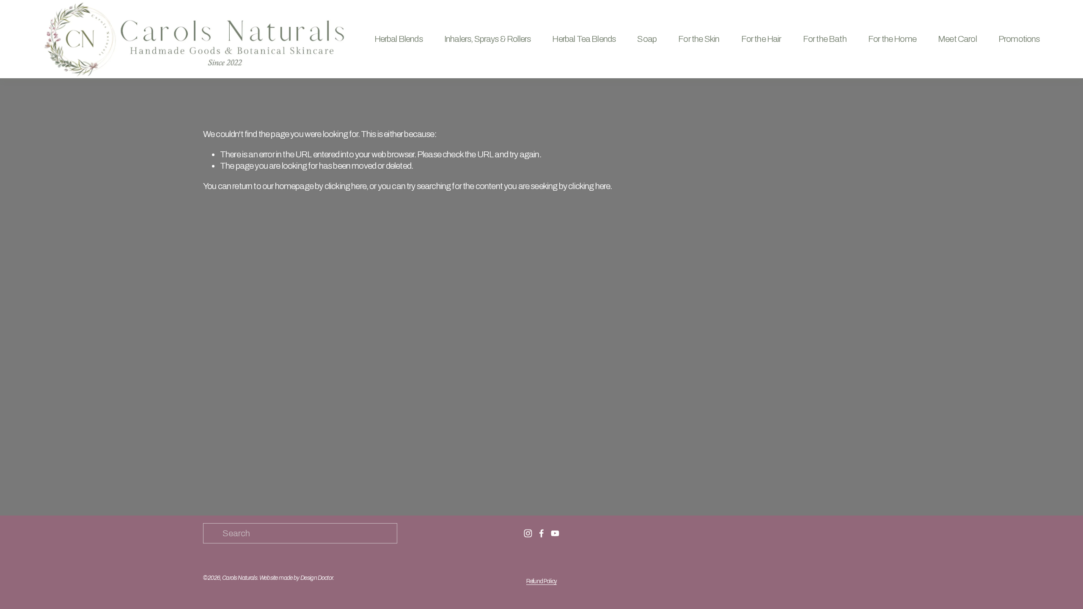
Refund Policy (541, 581)
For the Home (892, 39)
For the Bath (825, 39)
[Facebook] (541, 533)
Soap (647, 39)
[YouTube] (555, 533)
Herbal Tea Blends (584, 39)
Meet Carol (957, 39)
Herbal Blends (398, 39)
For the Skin (698, 39)
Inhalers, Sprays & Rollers (487, 39)
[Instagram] (528, 533)
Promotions (1019, 39)
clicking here (345, 186)
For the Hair (761, 39)
